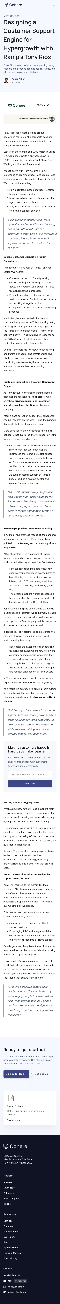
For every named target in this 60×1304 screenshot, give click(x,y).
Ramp (23, 136)
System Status (10, 1247)
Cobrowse (8, 1193)
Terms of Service (12, 1253)
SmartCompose (11, 1198)
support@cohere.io (17, 1292)
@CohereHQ (13, 1275)
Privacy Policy (10, 1258)
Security (7, 1221)
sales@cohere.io (16, 1286)
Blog (5, 1242)
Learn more (30, 783)
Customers (9, 1237)
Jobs (17, 1281)
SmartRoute (9, 1187)
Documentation (11, 1231)
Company (8, 1226)
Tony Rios (8, 132)
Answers (7, 1182)
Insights (7, 1204)
